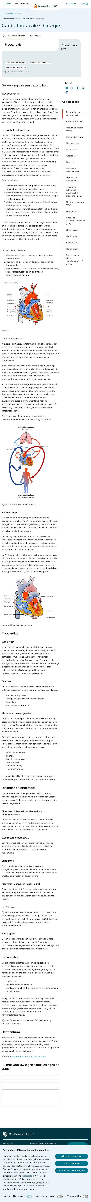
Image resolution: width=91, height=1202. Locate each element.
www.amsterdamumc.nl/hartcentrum (28, 1057)
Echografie (71, 212)
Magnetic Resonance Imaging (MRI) (75, 221)
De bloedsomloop (74, 137)
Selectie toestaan (71, 1163)
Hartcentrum (72, 249)
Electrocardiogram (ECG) (75, 203)
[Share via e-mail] (67, 92)
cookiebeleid (27, 1176)
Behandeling (72, 243)
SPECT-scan (72, 230)
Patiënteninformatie (27, 19)
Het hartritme (72, 143)
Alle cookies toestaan (71, 1156)
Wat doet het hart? (75, 122)
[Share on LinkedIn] (83, 88)
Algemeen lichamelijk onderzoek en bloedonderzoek (74, 191)
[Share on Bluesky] (67, 88)
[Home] (3, 36)
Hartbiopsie (71, 237)
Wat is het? (71, 156)
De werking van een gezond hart (75, 113)
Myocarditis (71, 150)
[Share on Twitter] (72, 88)
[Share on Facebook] (77, 88)
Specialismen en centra (13, 13)
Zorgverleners (34, 36)
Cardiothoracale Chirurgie (10, 19)
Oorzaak (70, 162)
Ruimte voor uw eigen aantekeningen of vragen (74, 259)
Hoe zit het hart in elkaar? (74, 129)
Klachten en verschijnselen (73, 170)
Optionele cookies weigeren (71, 1170)
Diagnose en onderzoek (72, 179)
